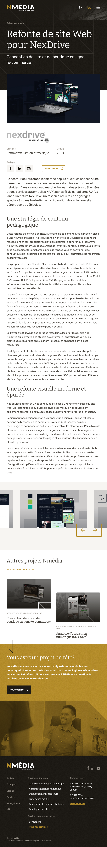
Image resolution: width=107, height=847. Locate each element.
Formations (35, 822)
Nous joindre (89, 7)
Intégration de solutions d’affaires (46, 804)
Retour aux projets (15, 23)
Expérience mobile (39, 799)
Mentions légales (32, 841)
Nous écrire (16, 689)
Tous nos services (38, 827)
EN (80, 7)
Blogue (10, 791)
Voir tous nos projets (18, 569)
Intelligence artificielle (41, 809)
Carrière (11, 797)
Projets (10, 778)
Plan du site (46, 841)
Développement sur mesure (43, 793)
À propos (11, 784)
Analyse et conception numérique (46, 783)
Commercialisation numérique (28, 153)
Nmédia (16, 838)
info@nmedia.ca (77, 804)
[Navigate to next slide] (95, 530)
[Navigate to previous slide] (82, 530)
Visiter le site (51, 168)
